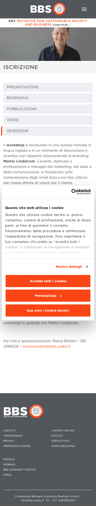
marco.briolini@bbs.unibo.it (47, 346)
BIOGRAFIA (18, 98)
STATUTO (57, 436)
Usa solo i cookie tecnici (48, 310)
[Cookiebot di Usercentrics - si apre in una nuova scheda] (71, 192)
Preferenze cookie (17, 446)
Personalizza (45, 296)
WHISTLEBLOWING (63, 446)
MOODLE (9, 459)
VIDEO (13, 120)
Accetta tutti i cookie (48, 281)
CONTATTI (9, 430)
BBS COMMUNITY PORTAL (19, 469)
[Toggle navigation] (84, 9)
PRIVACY (9, 441)
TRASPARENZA (13, 436)
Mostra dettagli (69, 267)
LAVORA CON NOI (62, 430)
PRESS (7, 475)
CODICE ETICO (60, 441)
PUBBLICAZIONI (22, 109)
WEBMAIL (9, 464)
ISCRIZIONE (18, 131)
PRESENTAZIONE (23, 87)
